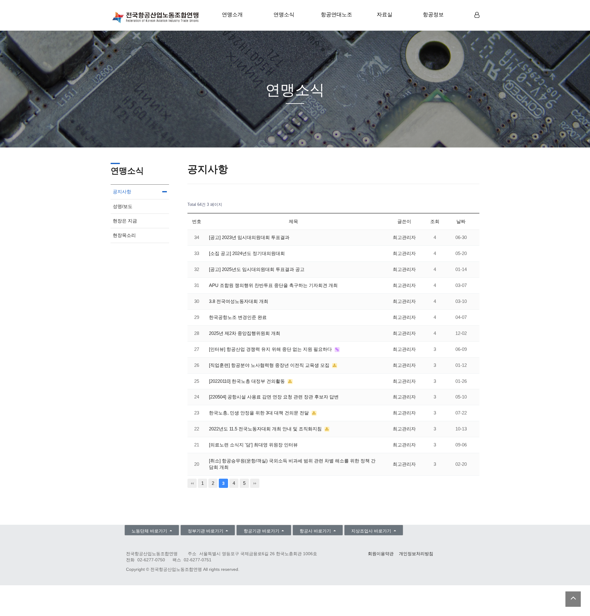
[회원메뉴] (476, 15)
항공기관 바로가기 (262, 531)
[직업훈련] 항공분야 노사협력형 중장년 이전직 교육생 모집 (270, 365)
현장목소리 (124, 235)
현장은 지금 (125, 220)
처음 (192, 483)
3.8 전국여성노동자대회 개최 (238, 301)
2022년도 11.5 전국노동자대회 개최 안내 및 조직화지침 (266, 428)
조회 (434, 221)
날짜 (461, 221)
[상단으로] (573, 599)
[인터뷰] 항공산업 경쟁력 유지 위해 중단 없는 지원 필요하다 (271, 349)
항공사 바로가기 (316, 531)
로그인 (477, 24)
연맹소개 (232, 15)
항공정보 (433, 15)
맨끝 (254, 483)
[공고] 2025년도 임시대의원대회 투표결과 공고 (257, 269)
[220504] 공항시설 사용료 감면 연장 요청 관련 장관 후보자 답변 (274, 396)
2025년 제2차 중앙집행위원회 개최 (244, 333)
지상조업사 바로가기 (371, 531)
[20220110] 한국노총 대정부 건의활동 (247, 381)
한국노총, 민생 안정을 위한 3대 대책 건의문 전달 (259, 412)
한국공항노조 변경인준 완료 (238, 317)
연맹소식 (283, 15)
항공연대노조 (336, 15)
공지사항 (122, 191)
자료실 (384, 15)
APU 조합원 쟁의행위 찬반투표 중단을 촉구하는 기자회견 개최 (273, 285)
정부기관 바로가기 (206, 531)
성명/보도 (122, 206)
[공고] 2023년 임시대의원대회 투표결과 (249, 237)
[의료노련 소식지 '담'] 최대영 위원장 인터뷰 (253, 444)
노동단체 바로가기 (150, 531)
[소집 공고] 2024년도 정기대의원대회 (247, 253)
